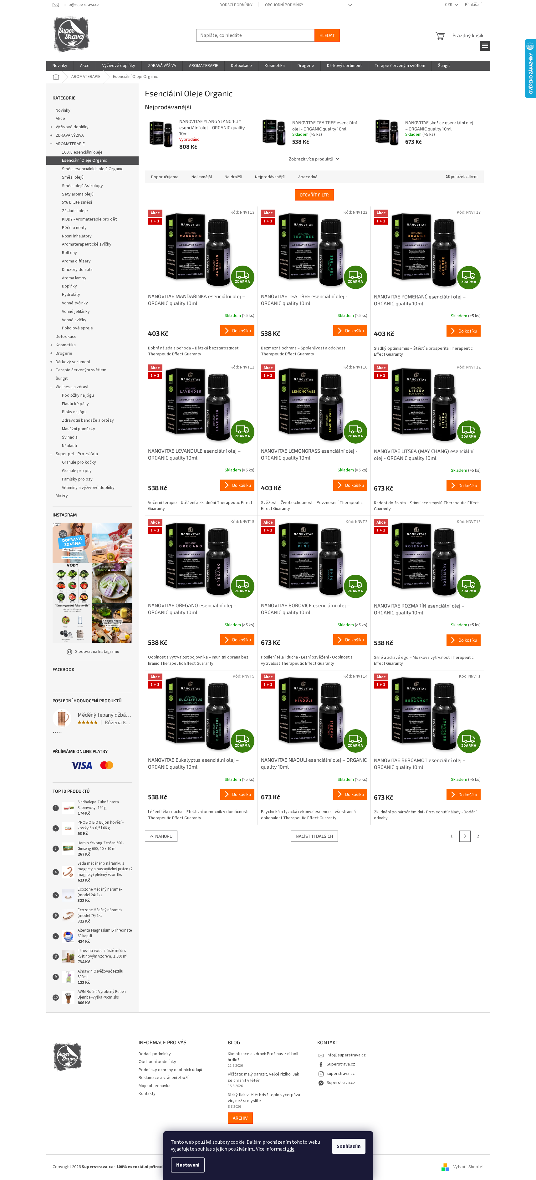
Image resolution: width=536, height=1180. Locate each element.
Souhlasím (349, 1146)
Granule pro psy (77, 471)
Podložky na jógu (78, 395)
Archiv (240, 1118)
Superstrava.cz (341, 1064)
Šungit (62, 378)
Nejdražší (233, 177)
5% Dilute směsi (77, 202)
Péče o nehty (74, 228)
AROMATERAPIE (70, 144)
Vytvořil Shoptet (468, 1167)
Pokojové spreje (77, 328)
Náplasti (69, 446)
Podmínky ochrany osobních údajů (170, 1070)
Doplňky (69, 286)
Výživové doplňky (72, 127)
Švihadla (70, 437)
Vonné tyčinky (75, 303)
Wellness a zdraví (72, 387)
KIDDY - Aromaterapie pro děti (90, 219)
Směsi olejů (73, 177)
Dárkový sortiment (73, 362)
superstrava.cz (341, 1074)
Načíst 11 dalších (314, 836)
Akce (60, 118)
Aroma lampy (74, 278)
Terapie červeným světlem (81, 370)
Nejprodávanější (270, 177)
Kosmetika (66, 345)
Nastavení (187, 1165)
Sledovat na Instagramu (97, 651)
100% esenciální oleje (82, 152)
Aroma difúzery (76, 261)
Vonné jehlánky (76, 311)
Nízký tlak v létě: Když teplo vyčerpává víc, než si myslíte (264, 1098)
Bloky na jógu (74, 412)
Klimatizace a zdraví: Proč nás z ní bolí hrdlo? (263, 1057)
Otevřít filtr (314, 194)
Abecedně (308, 177)
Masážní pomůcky (78, 429)
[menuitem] (60, 66)
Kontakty (147, 1094)
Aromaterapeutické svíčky (86, 244)
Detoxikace (66, 336)
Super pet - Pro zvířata (77, 454)
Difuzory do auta (77, 270)
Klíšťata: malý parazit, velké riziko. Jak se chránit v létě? (263, 1077)
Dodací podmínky (236, 5)
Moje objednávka (155, 1086)
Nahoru (163, 836)
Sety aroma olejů (78, 194)
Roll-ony (69, 253)
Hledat (327, 35)
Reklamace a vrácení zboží (163, 1078)
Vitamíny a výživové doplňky (88, 488)
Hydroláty (71, 295)
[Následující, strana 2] (465, 836)
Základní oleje (75, 211)
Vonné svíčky (74, 320)
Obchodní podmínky (284, 5)
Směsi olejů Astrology (82, 186)
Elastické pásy (75, 404)
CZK (449, 5)
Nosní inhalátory (77, 236)
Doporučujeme (165, 177)
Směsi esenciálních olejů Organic (92, 169)
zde (290, 1149)
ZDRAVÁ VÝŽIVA (70, 135)
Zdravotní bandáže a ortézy (88, 420)
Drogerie (64, 353)
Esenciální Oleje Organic (84, 160)
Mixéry (62, 496)
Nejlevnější (201, 177)
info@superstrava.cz (346, 1055)
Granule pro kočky (79, 462)
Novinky (63, 110)
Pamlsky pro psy (77, 479)
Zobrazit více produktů (311, 158)
